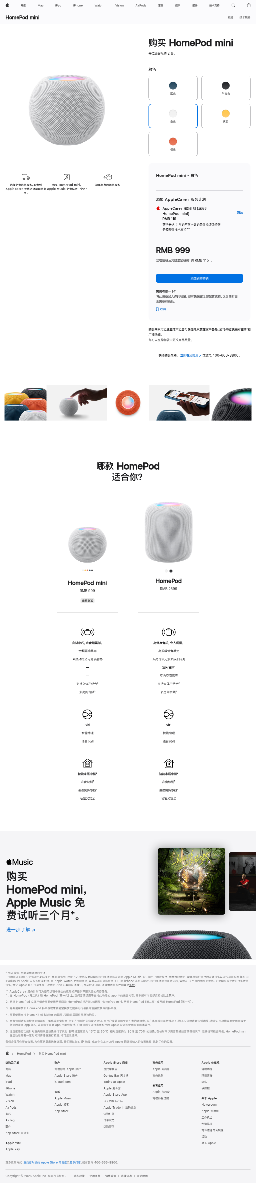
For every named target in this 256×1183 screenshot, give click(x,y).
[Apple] (7, 1053)
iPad (9, 1081)
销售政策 (110, 1176)
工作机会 (207, 1117)
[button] (233, 5)
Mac (9, 1075)
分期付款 (109, 1113)
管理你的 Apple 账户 (67, 1069)
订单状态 (109, 1120)
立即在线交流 (191, 355)
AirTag (10, 1120)
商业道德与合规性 (213, 1130)
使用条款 (95, 1176)
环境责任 (207, 1075)
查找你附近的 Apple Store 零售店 (45, 1162)
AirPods (11, 1107)
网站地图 (142, 1176)
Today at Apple (114, 1081)
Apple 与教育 (161, 1091)
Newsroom (209, 1104)
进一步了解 (20, 929)
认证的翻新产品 (113, 1101)
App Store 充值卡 (17, 1133)
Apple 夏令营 (112, 1088)
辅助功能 (207, 1069)
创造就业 (207, 1123)
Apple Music (63, 1098)
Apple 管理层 (210, 1111)
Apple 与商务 (161, 1069)
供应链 (206, 1088)
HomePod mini (23, 17)
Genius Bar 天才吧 (116, 1075)
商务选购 (158, 1075)
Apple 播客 (61, 1104)
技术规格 (245, 17)
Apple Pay (13, 1149)
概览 (231, 17)
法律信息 (126, 1176)
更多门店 (75, 1162)
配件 (8, 1126)
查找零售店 (110, 1069)
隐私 (204, 1081)
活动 (204, 1136)
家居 (8, 1113)
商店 (8, 1069)
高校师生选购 (160, 1098)
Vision (10, 1101)
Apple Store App (115, 1094)
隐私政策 (79, 1176)
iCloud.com (62, 1081)
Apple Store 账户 (66, 1075)
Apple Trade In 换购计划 (120, 1107)
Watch (10, 1094)
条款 (132, 985)
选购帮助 (109, 1126)
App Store (61, 1111)
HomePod (24, 1053)
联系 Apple (209, 1143)
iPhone (10, 1088)
